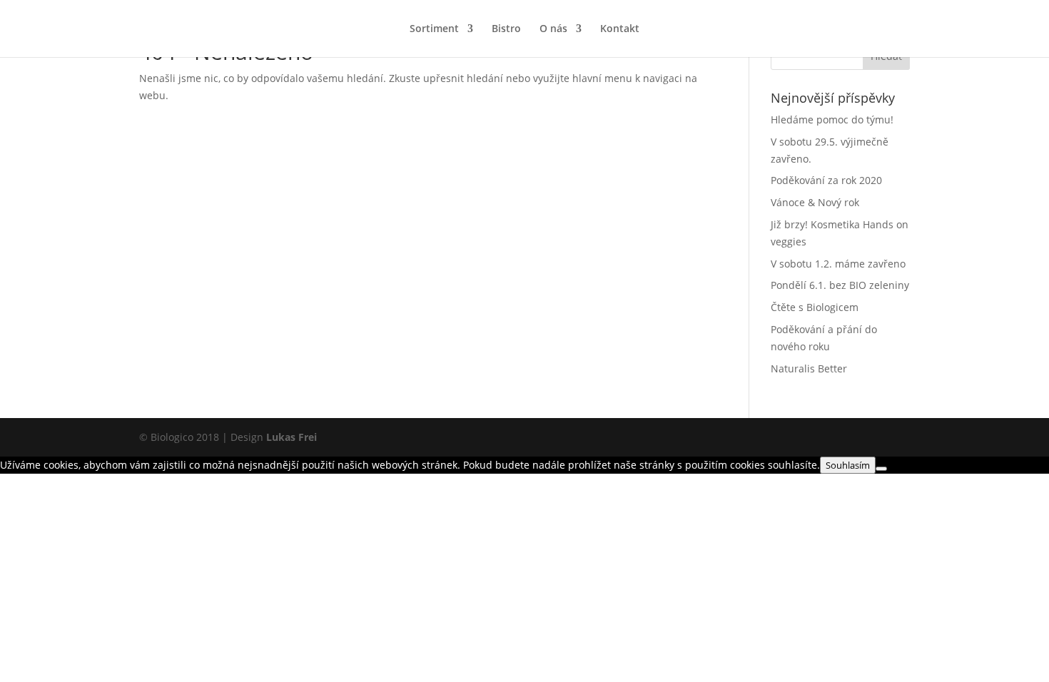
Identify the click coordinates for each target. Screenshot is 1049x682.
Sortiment (434, 29)
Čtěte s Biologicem (814, 307)
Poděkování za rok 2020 (826, 180)
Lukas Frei (291, 437)
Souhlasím (848, 465)
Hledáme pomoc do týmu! (832, 119)
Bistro (506, 29)
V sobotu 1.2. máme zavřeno (838, 263)
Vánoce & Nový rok (815, 202)
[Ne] (881, 469)
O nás (553, 29)
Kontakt (619, 29)
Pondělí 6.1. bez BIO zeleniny (840, 285)
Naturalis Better (809, 368)
